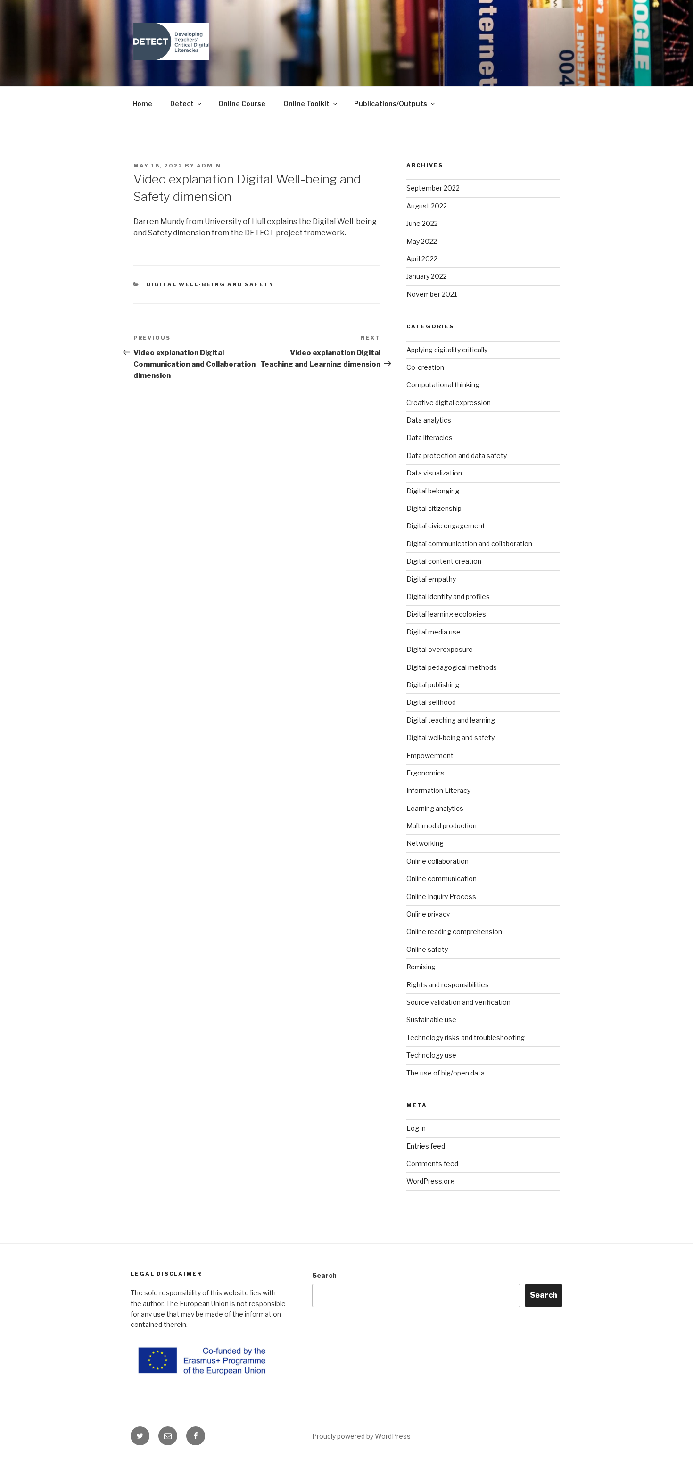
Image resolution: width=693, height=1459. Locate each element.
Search (324, 1275)
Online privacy (428, 914)
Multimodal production (441, 826)
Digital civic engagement (445, 526)
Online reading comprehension (454, 931)
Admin (209, 165)
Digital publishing (432, 685)
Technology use (431, 1055)
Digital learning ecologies (446, 614)
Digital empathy (431, 579)
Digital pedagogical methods (451, 667)
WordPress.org (430, 1181)
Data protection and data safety (456, 455)
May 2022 (421, 241)
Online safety (427, 949)
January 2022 (426, 276)
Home (142, 104)
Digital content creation (443, 561)
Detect (182, 104)
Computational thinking (442, 385)
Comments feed (432, 1163)
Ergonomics (425, 773)
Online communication (441, 879)
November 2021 (431, 294)
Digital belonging (432, 491)
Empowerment (430, 755)
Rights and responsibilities (447, 985)
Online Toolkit (306, 104)
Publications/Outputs (390, 104)
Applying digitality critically (446, 350)
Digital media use (433, 632)
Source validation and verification (458, 1002)
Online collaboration (437, 861)
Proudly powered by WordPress (361, 1436)
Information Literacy (438, 790)
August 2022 (426, 206)
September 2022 (433, 188)
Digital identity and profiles (448, 596)
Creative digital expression (448, 403)
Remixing (421, 967)
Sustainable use (431, 1020)
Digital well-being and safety (210, 284)
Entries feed (425, 1146)
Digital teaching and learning (450, 720)
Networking (425, 843)
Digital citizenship (434, 508)
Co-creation (425, 367)
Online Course (241, 104)
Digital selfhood (431, 702)
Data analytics (428, 420)
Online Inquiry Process (441, 896)
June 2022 (422, 223)
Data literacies (429, 438)
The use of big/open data (445, 1073)
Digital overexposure (439, 649)
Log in (416, 1128)
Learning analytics (434, 808)
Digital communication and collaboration (469, 544)
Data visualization (434, 473)
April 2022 (421, 259)
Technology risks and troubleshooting (465, 1038)
